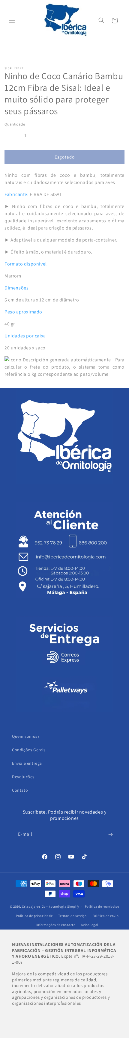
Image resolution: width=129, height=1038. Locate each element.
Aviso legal (89, 925)
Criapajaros (31, 906)
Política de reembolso (102, 906)
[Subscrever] (110, 834)
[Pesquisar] (101, 20)
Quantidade (14, 124)
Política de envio (105, 916)
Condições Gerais (29, 749)
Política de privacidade (34, 916)
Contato (20, 790)
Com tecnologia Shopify (60, 906)
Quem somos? (26, 736)
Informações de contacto (56, 925)
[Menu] (12, 20)
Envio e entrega (27, 763)
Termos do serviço (72, 916)
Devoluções (23, 776)
